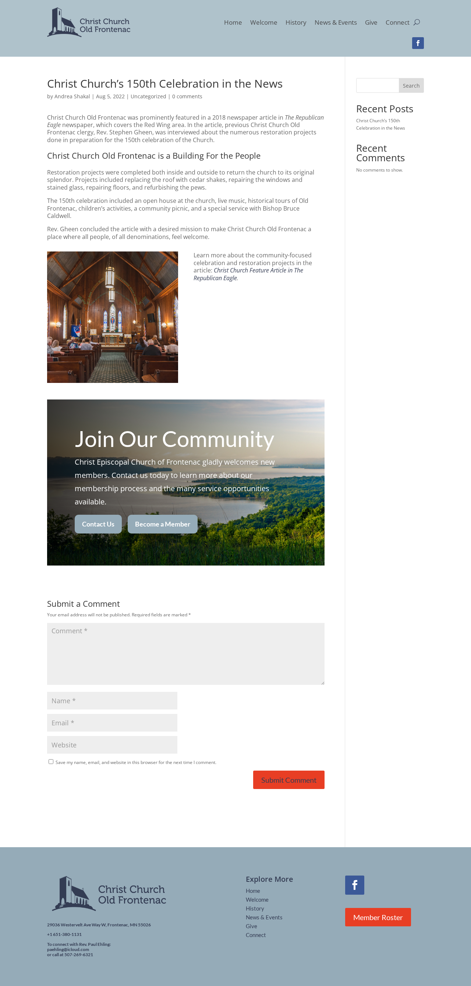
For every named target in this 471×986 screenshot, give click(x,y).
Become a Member (162, 524)
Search (411, 85)
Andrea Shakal (72, 96)
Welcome (263, 22)
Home (233, 22)
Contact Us (98, 524)
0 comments (187, 96)
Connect (398, 22)
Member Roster (378, 917)
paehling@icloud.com (68, 949)
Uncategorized (148, 96)
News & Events (336, 22)
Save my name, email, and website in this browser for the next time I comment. (136, 762)
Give (371, 22)
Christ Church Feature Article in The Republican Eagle (248, 274)
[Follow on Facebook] (418, 43)
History (296, 22)
